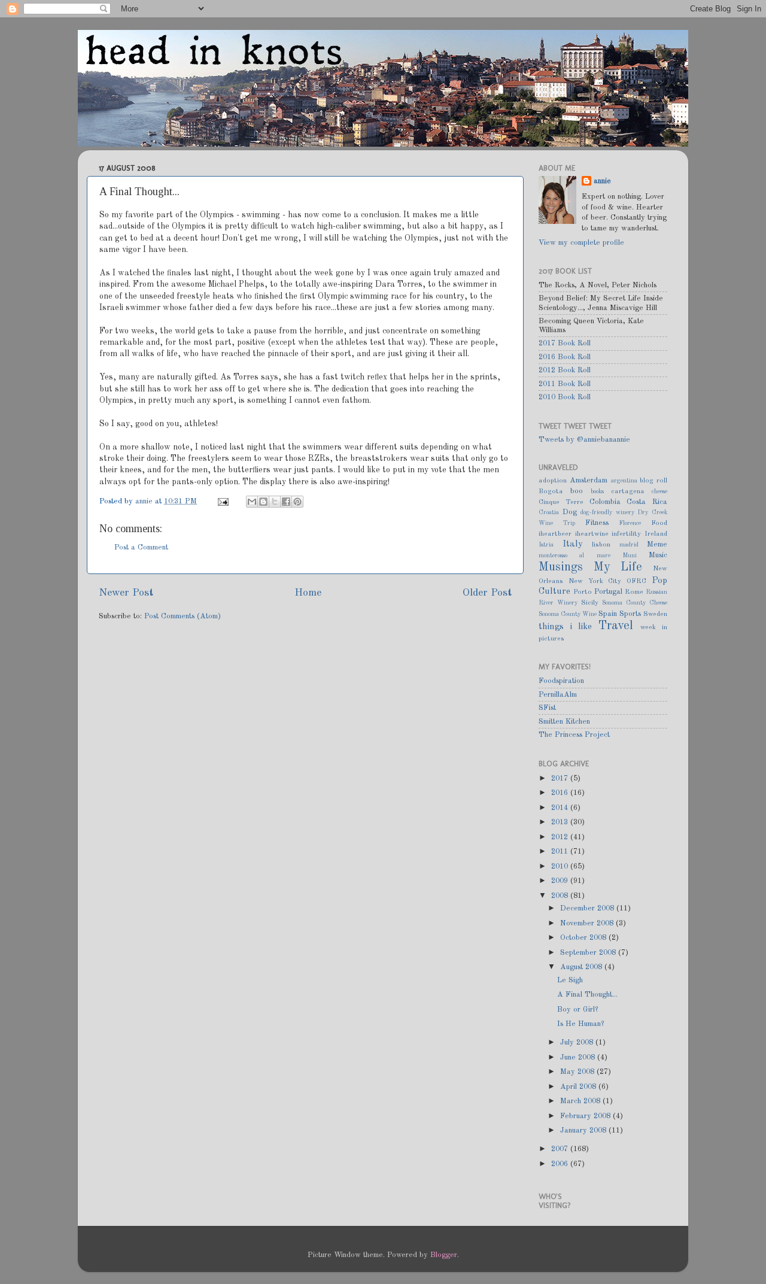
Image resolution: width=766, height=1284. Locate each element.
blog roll (653, 480)
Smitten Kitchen (564, 722)
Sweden (655, 614)
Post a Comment (141, 547)
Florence (630, 523)
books (597, 491)
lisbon (601, 544)
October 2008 (584, 938)
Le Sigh (570, 980)
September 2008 (589, 953)
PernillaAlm (558, 695)
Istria (546, 545)
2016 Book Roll (565, 357)
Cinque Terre (561, 502)
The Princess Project (574, 735)
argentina (624, 481)
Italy (573, 544)
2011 (560, 851)
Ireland (656, 534)
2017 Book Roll (565, 343)
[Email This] (252, 502)
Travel (615, 626)
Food (659, 523)
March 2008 (581, 1101)
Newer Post (126, 593)
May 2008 (578, 1072)
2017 (560, 778)
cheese (659, 491)
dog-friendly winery (607, 512)
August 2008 (582, 967)
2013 (560, 822)
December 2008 (588, 908)
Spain (607, 614)
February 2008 (586, 1116)
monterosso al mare (574, 555)
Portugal (608, 592)
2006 (560, 1164)
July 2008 (577, 1042)
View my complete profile (581, 243)
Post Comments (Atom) (182, 616)
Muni (629, 555)
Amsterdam (588, 480)
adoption (553, 480)
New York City (595, 581)
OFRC (636, 581)
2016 (560, 793)
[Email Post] (222, 501)
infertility (626, 534)
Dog (570, 512)
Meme (657, 544)
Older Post (487, 593)
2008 (560, 896)
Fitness (597, 523)
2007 (560, 1149)
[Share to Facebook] (286, 502)
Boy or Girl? (577, 1009)
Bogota (551, 491)
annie (145, 501)
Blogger (443, 1255)
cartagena (628, 491)
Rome (634, 592)
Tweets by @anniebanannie (584, 440)
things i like (565, 627)
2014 (560, 808)
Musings (561, 567)
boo (576, 491)
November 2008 (588, 923)
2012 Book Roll (565, 370)
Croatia (549, 512)
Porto (582, 592)
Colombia (605, 502)
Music (658, 555)
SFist (547, 708)
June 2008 (578, 1057)
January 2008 (584, 1130)
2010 (560, 866)
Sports (630, 614)
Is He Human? (580, 1024)
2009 (560, 881)
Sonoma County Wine (568, 614)
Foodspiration (561, 681)
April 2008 (579, 1087)
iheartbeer (555, 534)
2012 (560, 837)
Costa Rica (647, 502)
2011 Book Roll (565, 384)
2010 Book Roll (565, 397)
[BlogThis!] (263, 502)
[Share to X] (275, 502)
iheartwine (592, 534)
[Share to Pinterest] (297, 502)
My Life (618, 567)
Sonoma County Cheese (634, 603)
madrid (629, 545)
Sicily (589, 602)
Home (307, 593)
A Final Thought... (587, 994)
